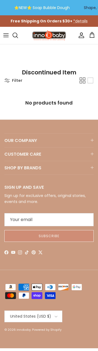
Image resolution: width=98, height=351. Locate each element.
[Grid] (82, 80)
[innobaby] (49, 35)
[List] (90, 80)
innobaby (24, 329)
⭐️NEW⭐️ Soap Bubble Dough (42, 7)
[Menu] (6, 35)
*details (80, 21)
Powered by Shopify (47, 329)
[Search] (18, 35)
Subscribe (49, 236)
